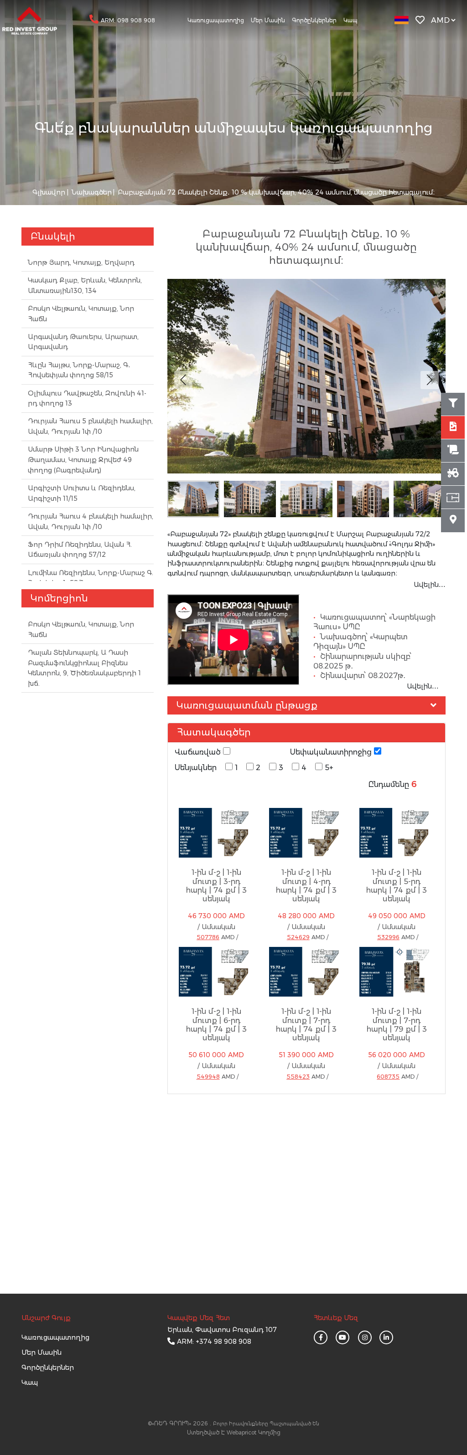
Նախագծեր (91, 192)
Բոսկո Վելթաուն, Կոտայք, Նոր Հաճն (81, 313)
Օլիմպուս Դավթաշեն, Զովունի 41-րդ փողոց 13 (87, 398)
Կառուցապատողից (215, 20)
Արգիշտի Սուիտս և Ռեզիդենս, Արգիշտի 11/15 (81, 493)
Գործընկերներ (314, 20)
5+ (329, 767)
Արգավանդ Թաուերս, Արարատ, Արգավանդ (83, 342)
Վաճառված (199, 751)
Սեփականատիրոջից (332, 751)
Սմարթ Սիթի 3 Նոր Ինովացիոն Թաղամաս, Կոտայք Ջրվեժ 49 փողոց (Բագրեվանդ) (83, 459)
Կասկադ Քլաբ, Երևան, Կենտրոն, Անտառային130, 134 (85, 285)
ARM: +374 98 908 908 (214, 1341)
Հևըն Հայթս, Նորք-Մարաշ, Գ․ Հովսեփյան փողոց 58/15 (79, 370)
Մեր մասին (268, 20)
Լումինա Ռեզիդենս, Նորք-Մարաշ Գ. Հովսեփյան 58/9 (90, 578)
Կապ (350, 20)
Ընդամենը (388, 784)
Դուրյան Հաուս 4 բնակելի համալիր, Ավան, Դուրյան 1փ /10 (90, 521)
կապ (29, 1382)
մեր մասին (41, 1352)
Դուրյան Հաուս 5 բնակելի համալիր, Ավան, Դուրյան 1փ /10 (90, 426)
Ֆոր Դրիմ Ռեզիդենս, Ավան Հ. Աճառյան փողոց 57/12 (80, 549)
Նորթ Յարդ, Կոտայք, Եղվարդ (81, 262)
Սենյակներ (196, 767)
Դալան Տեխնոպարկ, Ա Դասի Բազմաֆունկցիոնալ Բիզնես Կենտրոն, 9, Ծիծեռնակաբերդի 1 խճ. (84, 668)
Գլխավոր (48, 192)
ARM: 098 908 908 (128, 20)
